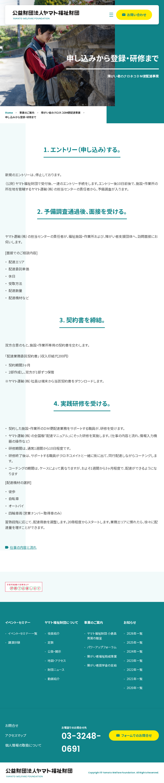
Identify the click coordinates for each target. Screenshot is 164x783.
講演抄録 (14, 642)
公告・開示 (54, 651)
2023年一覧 (134, 660)
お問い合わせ (136, 14)
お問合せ (11, 725)
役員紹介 (54, 633)
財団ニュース (56, 669)
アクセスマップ (15, 735)
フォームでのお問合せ (136, 735)
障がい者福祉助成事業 (102, 656)
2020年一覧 (134, 688)
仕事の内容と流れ (23, 547)
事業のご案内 (93, 622)
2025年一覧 (134, 642)
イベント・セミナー (18, 622)
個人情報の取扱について (23, 745)
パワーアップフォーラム (101, 647)
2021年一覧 (134, 679)
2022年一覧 (134, 669)
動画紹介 (54, 679)
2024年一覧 (134, 651)
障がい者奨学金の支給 (102, 665)
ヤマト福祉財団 (46, 15)
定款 (51, 642)
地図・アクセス (57, 660)
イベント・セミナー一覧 (22, 633)
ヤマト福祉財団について (61, 622)
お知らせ (130, 622)
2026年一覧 (134, 633)
